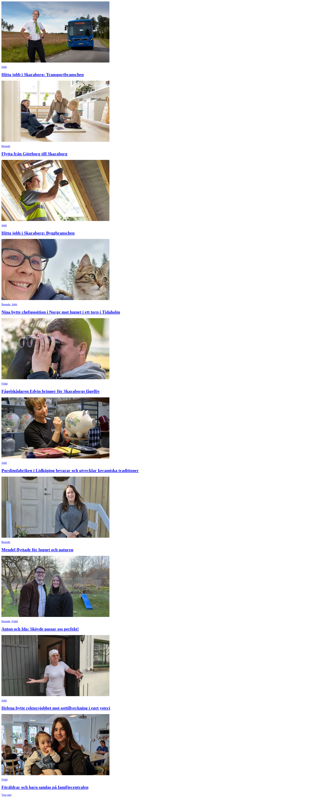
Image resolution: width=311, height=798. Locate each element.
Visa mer (6, 794)
